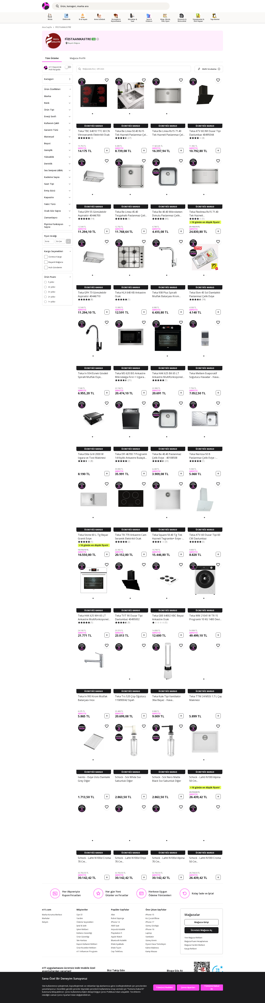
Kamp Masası (151, 951)
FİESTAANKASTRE (63, 27)
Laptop (149, 933)
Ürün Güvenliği (83, 937)
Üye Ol (79, 915)
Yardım (80, 918)
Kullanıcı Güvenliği (84, 933)
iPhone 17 (150, 922)
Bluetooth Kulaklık (119, 940)
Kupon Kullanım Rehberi (87, 944)
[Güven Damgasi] (217, 971)
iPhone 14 (115, 922)
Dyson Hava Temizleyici (156, 944)
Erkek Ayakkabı (117, 944)
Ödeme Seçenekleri (85, 922)
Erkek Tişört (116, 948)
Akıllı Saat (115, 926)
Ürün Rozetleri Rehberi (86, 948)
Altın (113, 915)
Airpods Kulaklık (118, 929)
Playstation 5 (116, 933)
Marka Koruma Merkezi (52, 915)
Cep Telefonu (117, 951)
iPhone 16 (150, 929)
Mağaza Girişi (201, 922)
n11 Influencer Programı (87, 951)
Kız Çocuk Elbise (152, 918)
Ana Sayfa (47, 27)
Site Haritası (82, 940)
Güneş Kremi (151, 940)
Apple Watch (116, 937)
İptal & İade (81, 926)
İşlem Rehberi (82, 929)
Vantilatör (150, 937)
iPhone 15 (150, 915)
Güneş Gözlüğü (152, 926)
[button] (92, 113)
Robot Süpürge (117, 918)
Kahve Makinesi (152, 948)
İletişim (45, 922)
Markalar (46, 918)
